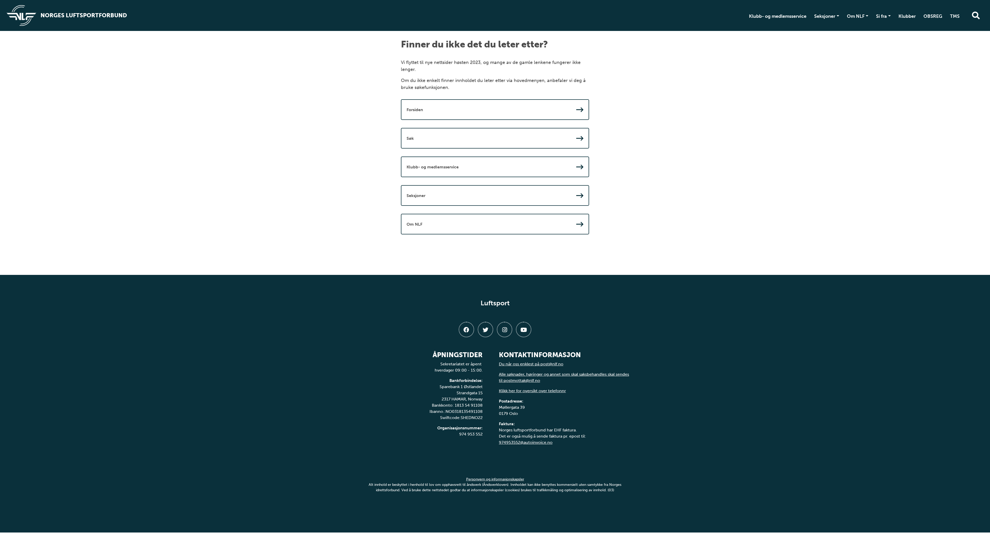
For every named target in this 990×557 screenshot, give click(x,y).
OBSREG (932, 16)
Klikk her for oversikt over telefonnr (532, 390)
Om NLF (856, 16)
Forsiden (415, 109)
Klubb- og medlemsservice (777, 16)
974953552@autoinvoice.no (525, 442)
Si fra (881, 16)
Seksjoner (824, 16)
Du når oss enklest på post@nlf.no (531, 364)
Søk (410, 138)
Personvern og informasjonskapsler (495, 479)
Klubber (907, 16)
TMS (955, 16)
